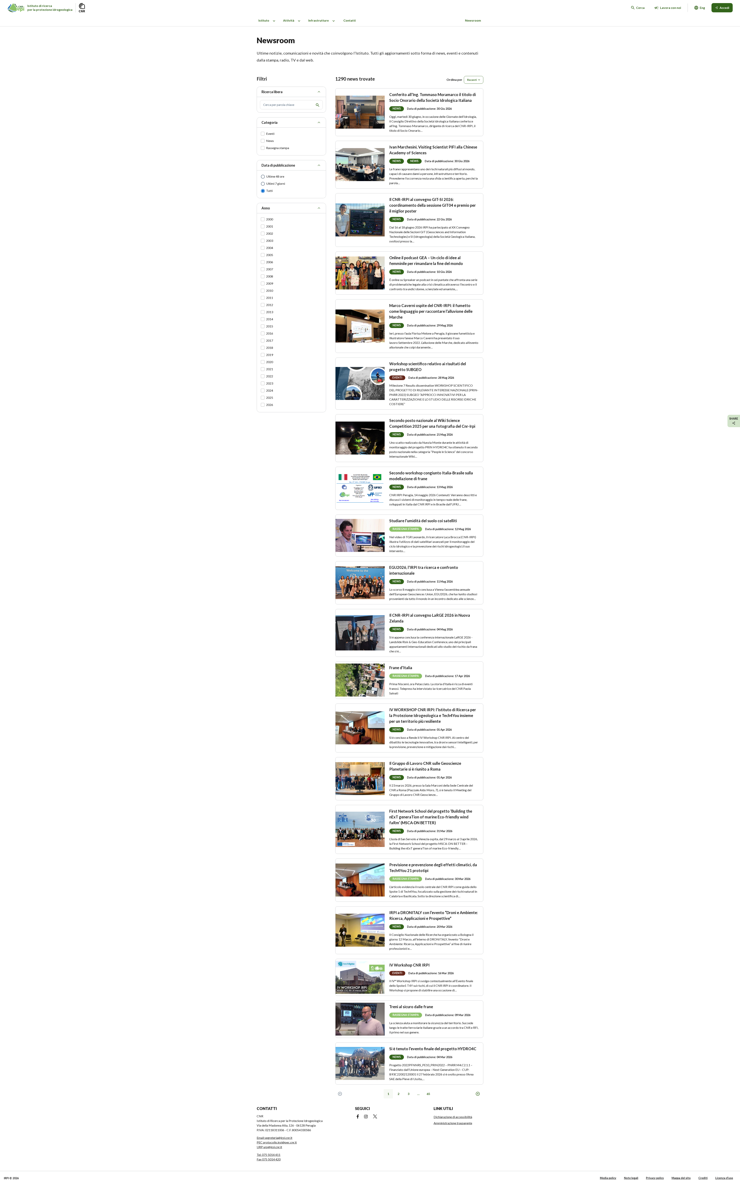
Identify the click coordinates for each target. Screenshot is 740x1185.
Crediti (703, 1178)
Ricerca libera (272, 92)
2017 (269, 340)
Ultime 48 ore (275, 176)
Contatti (349, 20)
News (270, 141)
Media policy (608, 1178)
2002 (269, 233)
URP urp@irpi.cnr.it (269, 1147)
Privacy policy (655, 1178)
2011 (269, 297)
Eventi (270, 133)
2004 (269, 248)
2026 (269, 405)
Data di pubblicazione (278, 165)
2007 (269, 269)
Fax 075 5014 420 (269, 1159)
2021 (269, 369)
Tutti (269, 190)
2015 (269, 326)
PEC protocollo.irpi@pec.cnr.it (277, 1142)
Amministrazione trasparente (453, 1123)
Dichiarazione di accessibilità (453, 1117)
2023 (269, 383)
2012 (269, 305)
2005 (269, 255)
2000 (269, 219)
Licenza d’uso (724, 1178)
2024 (269, 390)
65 (428, 1094)
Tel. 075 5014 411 (268, 1154)
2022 (269, 376)
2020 (269, 362)
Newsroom (473, 20)
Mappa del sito (681, 1178)
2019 (269, 355)
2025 (269, 397)
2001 (269, 226)
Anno (266, 208)
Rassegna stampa (277, 148)
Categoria (270, 122)
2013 (269, 312)
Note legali (631, 1178)
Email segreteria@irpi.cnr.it (274, 1137)
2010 (269, 290)
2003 (269, 240)
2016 (269, 333)
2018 (269, 347)
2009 (269, 283)
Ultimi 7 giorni (275, 183)
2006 (269, 262)
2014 (269, 319)
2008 (269, 276)
